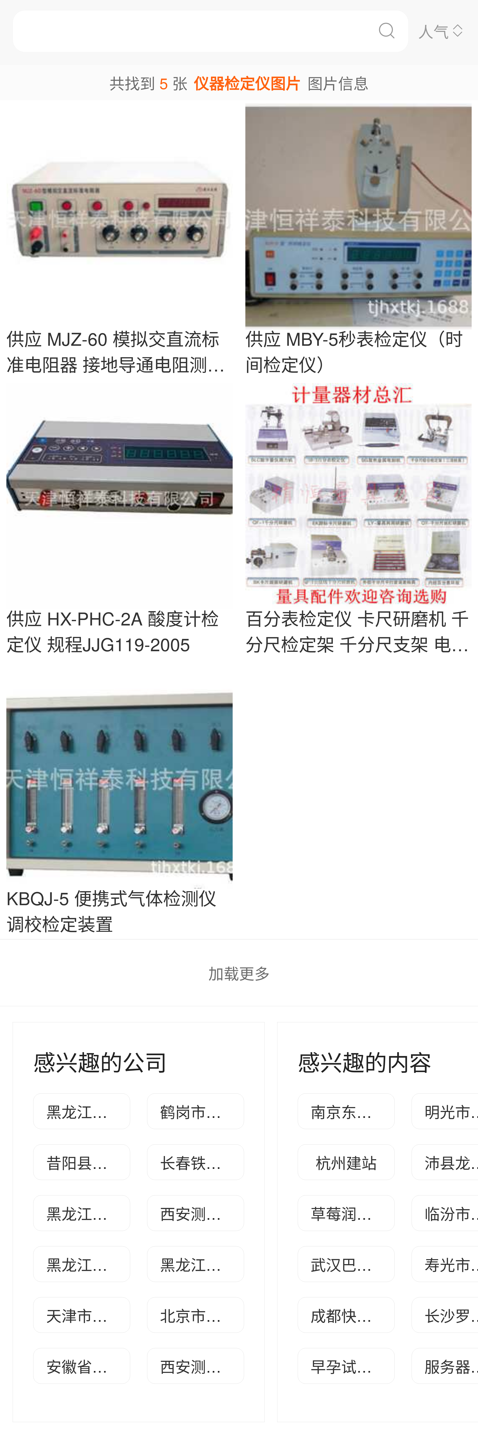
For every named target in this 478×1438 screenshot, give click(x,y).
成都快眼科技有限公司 (387, 1315)
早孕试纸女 (349, 1366)
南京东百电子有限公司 (387, 1111)
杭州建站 (346, 1162)
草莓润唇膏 (349, 1213)
